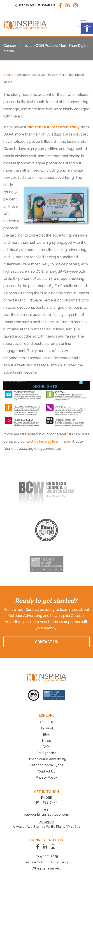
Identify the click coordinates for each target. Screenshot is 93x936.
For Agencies (46, 753)
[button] (87, 28)
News (46, 741)
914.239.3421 (27, 5)
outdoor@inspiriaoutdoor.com (46, 814)
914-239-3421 (46, 802)
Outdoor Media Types (46, 765)
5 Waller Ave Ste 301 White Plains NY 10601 (46, 826)
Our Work (47, 728)
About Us (46, 722)
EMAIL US (48, 5)
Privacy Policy (46, 777)
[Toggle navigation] (83, 22)
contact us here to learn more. (45, 441)
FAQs (46, 747)
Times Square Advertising (46, 759)
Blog (6, 74)
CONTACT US (46, 642)
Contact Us (46, 771)
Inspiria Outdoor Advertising (47, 862)
